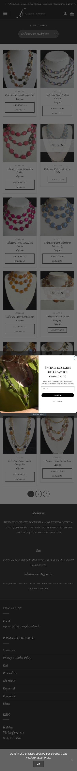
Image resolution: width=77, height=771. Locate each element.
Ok (38, 763)
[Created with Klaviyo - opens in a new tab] (38, 414)
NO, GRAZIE (57, 401)
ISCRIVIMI (58, 395)
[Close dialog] (74, 357)
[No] (71, 761)
